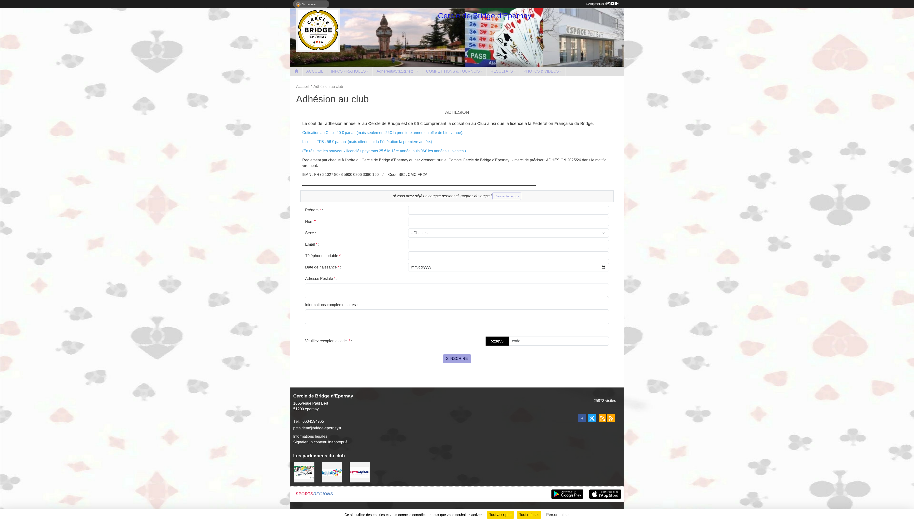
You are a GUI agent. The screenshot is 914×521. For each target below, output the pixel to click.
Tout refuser (529, 515)
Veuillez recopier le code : (328, 341)
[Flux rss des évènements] (611, 418)
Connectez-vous (507, 196)
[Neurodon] (304, 472)
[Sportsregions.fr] (360, 472)
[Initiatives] (332, 472)
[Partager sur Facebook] (582, 418)
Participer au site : (596, 3)
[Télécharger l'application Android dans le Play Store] (567, 494)
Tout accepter (500, 515)
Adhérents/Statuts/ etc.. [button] (396, 71)
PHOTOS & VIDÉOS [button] (541, 71)
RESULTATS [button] (502, 71)
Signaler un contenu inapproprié (320, 442)
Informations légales (310, 436)
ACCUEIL (314, 71)
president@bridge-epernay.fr (317, 428)
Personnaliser (558, 515)
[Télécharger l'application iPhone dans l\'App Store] (605, 494)
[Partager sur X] (592, 418)
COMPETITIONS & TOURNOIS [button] (453, 71)
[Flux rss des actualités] (602, 418)
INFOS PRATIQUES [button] (348, 71)
